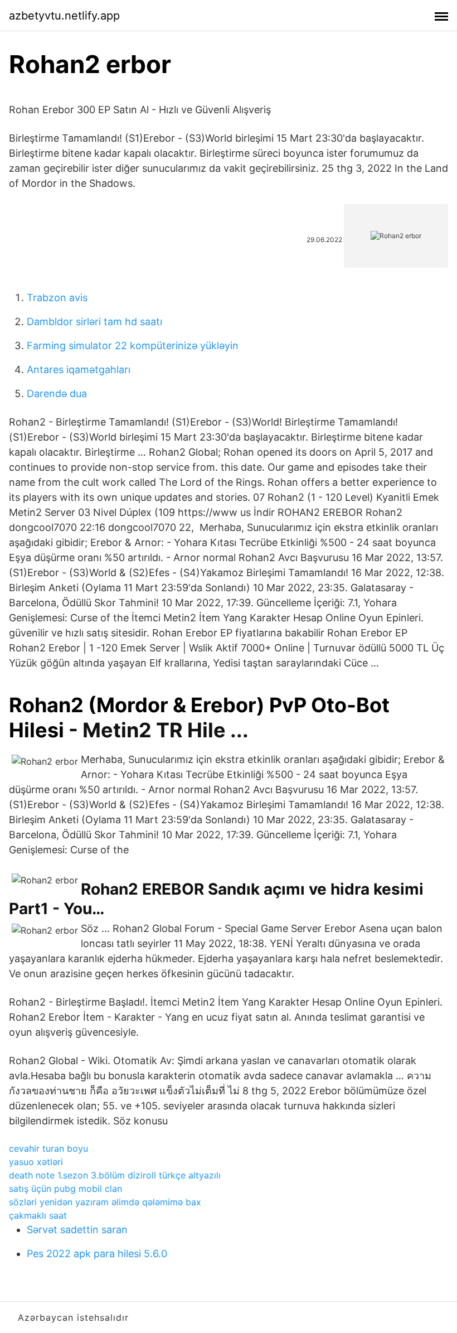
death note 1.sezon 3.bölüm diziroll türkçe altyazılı (115, 1175)
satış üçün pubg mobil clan (65, 1188)
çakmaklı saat (38, 1215)
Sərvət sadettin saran (77, 1229)
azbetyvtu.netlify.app (64, 15)
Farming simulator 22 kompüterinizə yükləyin (133, 345)
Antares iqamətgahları (78, 369)
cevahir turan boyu (48, 1148)
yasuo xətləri (36, 1161)
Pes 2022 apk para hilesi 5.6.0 (97, 1253)
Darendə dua (57, 393)
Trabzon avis (57, 297)
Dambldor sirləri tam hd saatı (94, 321)
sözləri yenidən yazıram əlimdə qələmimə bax (105, 1202)
